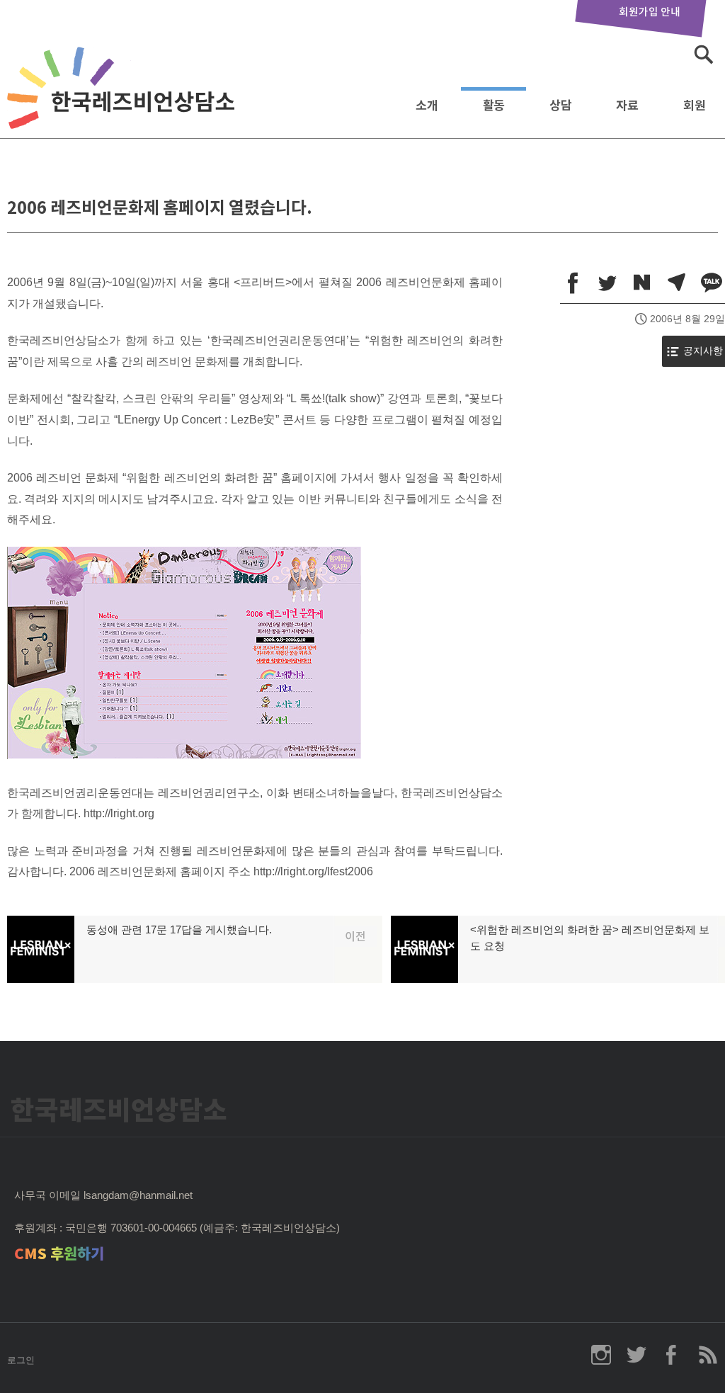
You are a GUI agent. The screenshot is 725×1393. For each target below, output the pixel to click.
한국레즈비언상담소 (124, 101)
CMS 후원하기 (59, 1253)
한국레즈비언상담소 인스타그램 (601, 1354)
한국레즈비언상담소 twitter (636, 1354)
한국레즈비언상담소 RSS (707, 1354)
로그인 (21, 1360)
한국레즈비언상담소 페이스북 (672, 1354)
